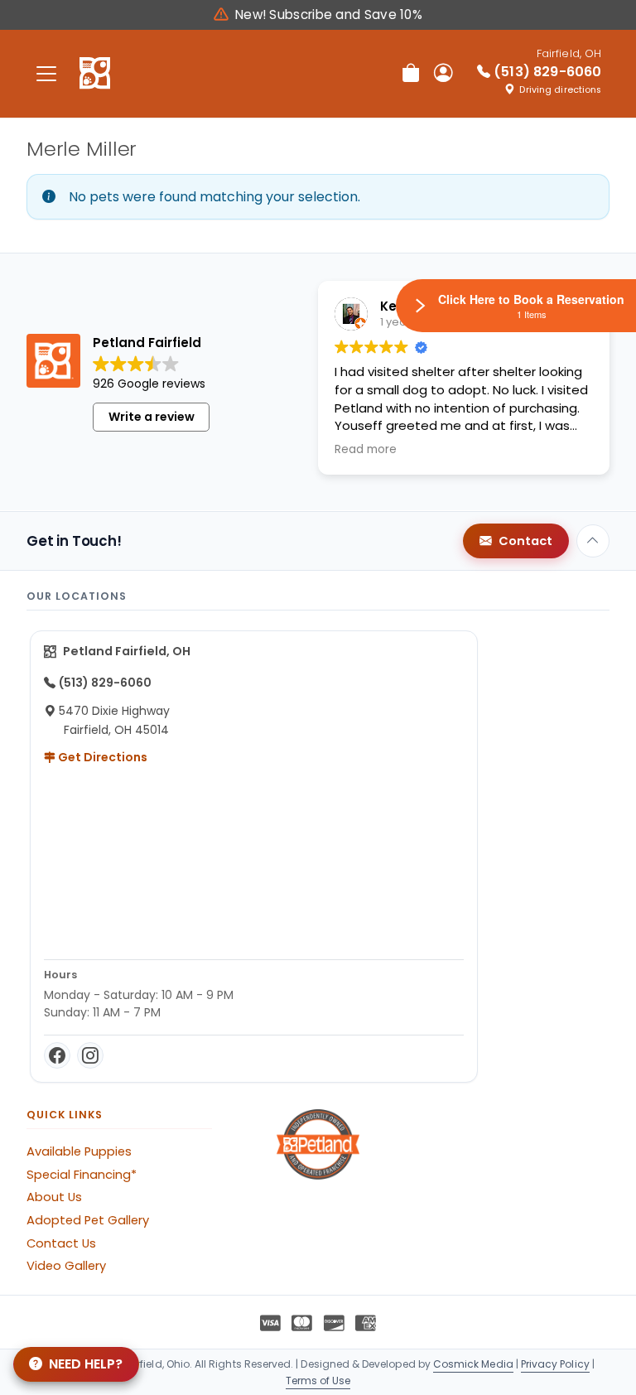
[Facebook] (57, 1055)
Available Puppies (79, 1151)
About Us (54, 1197)
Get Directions (101, 757)
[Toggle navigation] (46, 73)
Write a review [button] (151, 416)
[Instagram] (90, 1055)
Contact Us (61, 1243)
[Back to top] (593, 541)
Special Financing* (81, 1174)
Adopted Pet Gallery (87, 1220)
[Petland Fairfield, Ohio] (95, 73)
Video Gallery (66, 1265)
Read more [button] (366, 449)
